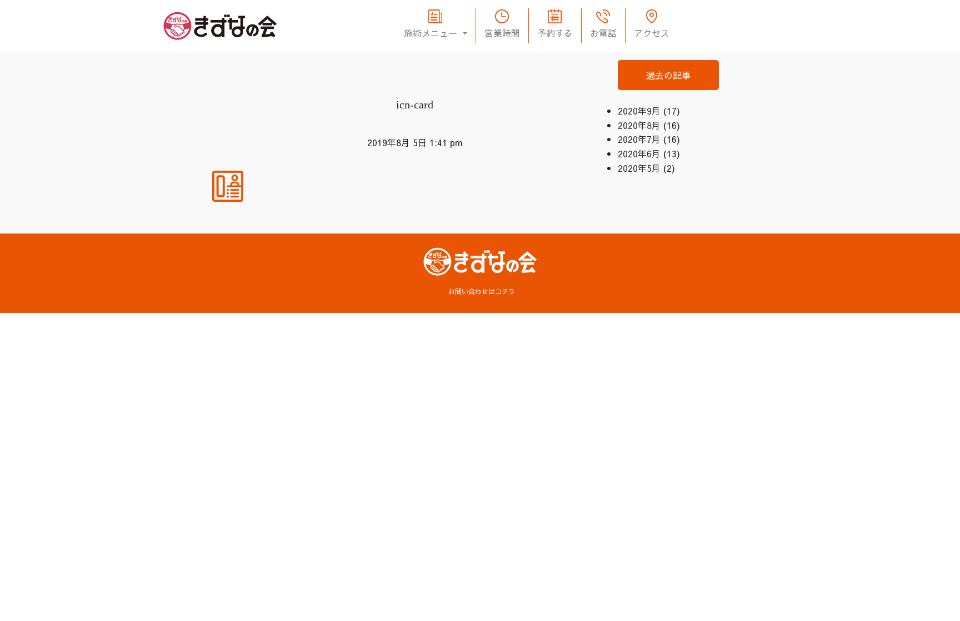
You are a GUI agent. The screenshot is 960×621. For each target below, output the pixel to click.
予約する (555, 33)
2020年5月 (639, 168)
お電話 (603, 33)
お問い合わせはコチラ (481, 291)
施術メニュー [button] (432, 33)
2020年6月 (639, 153)
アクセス (651, 33)
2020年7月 (639, 139)
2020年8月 (639, 125)
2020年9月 (639, 111)
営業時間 (502, 33)
